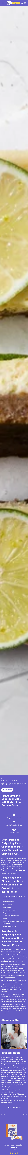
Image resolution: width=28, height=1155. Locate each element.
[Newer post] (25, 1114)
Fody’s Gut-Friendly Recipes (10, 781)
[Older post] (3, 1114)
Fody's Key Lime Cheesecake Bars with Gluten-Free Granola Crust (13, 784)
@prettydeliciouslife (18, 1096)
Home (3, 779)
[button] (22, 2)
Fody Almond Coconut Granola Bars (14, 897)
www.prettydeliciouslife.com (14, 1100)
